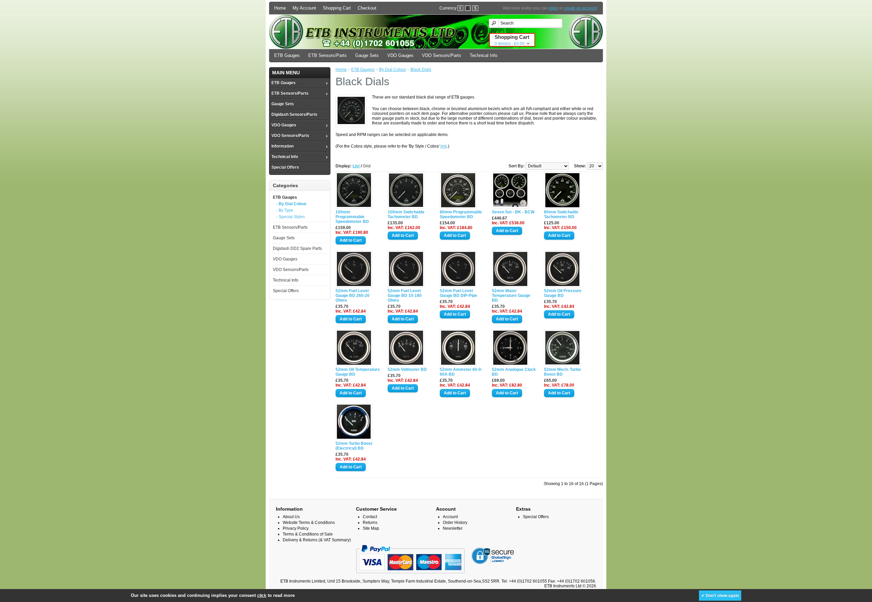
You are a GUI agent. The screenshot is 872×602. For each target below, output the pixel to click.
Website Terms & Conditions (309, 522)
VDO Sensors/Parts (441, 55)
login (553, 8)
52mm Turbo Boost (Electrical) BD (354, 446)
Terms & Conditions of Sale (308, 534)
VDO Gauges (400, 55)
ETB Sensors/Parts (327, 55)
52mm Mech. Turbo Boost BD (562, 372)
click (261, 595)
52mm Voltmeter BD (407, 369)
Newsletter (453, 528)
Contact (370, 516)
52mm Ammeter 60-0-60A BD (461, 372)
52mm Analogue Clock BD (514, 372)
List (356, 166)
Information (282, 146)
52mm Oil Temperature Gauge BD (358, 372)
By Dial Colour (392, 69)
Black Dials (420, 69)
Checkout (367, 8)
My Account (304, 8)
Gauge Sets (367, 55)
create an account (580, 8)
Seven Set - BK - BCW (513, 212)
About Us (291, 516)
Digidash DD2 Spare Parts (297, 248)
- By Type (284, 210)
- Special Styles (290, 216)
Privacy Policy (296, 528)
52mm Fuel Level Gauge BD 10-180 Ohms (405, 295)
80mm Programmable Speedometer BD (461, 214)
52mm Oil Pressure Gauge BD (562, 293)
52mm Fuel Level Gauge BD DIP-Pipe (458, 293)
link (443, 146)
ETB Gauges (287, 55)
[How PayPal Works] (410, 576)
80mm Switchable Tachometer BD (561, 214)
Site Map (371, 528)
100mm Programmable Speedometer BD (352, 217)
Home (280, 8)
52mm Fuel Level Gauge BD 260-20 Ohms (353, 295)
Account (450, 516)
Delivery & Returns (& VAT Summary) (317, 540)
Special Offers (285, 167)
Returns (370, 522)
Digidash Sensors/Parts (294, 114)
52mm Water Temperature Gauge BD (511, 295)
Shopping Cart (337, 8)
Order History (455, 522)
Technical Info (483, 55)
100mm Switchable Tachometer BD (406, 214)
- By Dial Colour (291, 203)
